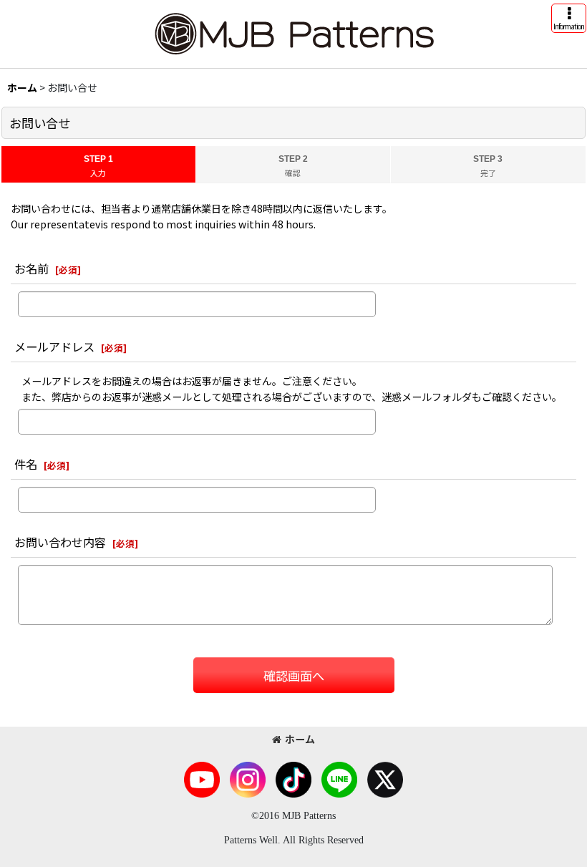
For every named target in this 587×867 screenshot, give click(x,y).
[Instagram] (248, 778)
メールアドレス (54, 346)
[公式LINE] (339, 778)
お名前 (31, 268)
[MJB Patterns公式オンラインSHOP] (293, 32)
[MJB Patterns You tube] (202, 778)
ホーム (300, 739)
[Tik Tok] (293, 778)
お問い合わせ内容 (60, 542)
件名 (25, 464)
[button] (568, 18)
